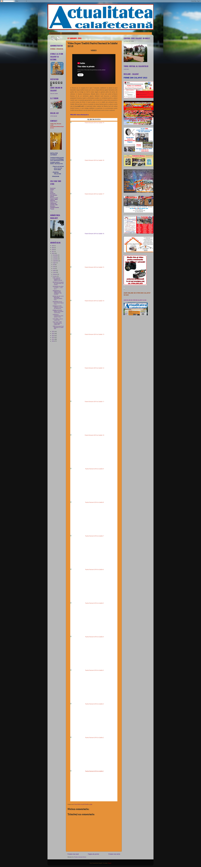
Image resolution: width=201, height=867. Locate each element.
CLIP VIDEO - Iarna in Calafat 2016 (58, 319)
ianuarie (55, 276)
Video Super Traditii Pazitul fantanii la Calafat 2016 (57, 323)
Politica (52, 189)
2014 (53, 333)
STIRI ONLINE (53, 116)
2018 (53, 249)
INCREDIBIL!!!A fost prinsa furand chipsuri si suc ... (58, 303)
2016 (53, 253)
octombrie (55, 259)
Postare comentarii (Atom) (80, 857)
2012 (53, 337)
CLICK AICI (126, 69)
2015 (53, 331)
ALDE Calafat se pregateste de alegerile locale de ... (58, 279)
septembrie (55, 260)
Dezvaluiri (52, 206)
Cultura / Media (54, 199)
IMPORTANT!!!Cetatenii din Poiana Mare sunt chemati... (58, 283)
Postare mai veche (114, 854)
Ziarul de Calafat (54, 93)
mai (54, 268)
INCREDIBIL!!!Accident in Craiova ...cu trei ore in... (58, 287)
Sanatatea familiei (54, 207)
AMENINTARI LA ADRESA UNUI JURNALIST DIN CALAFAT (57, 292)
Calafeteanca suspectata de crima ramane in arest (58, 316)
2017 (53, 251)
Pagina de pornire (55, 33)
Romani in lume (54, 197)
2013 (53, 335)
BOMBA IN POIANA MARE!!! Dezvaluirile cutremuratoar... (58, 311)
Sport (51, 191)
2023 (53, 245)
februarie (55, 274)
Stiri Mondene (53, 195)
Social (51, 192)
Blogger (109, 863)
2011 (53, 339)
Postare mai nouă (73, 854)
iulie (54, 264)
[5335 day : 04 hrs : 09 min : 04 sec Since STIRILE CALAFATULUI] (57, 74)
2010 (53, 341)
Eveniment (52, 188)
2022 (53, 247)
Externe (52, 196)
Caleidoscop (53, 203)
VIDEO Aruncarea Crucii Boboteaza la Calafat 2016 (58, 327)
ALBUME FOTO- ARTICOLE (69, 33)
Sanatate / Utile (54, 204)
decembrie (55, 255)
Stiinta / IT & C (53, 202)
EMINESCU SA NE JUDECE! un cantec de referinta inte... (58, 307)
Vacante (52, 209)
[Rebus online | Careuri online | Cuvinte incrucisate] (51, 210)
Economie (52, 193)
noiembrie (55, 257)
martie (54, 272)
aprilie (54, 270)
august (54, 262)
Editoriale (52, 200)
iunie (54, 266)
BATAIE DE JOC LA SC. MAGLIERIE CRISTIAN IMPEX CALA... (58, 298)
